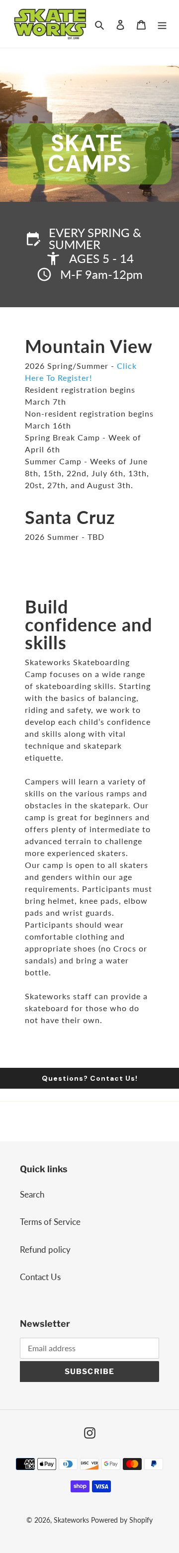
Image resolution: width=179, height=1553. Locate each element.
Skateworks (71, 1520)
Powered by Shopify (122, 1520)
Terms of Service (50, 1221)
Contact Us (40, 1277)
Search (32, 1194)
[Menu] (162, 23)
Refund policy (45, 1249)
